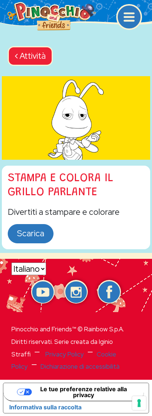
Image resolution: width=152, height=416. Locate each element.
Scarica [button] (30, 233)
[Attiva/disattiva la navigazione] (129, 17)
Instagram (76, 292)
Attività (32, 55)
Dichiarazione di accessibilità (80, 366)
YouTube (43, 292)
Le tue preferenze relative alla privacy (83, 392)
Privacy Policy (64, 354)
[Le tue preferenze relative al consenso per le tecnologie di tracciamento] (139, 403)
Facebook (109, 292)
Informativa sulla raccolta (45, 407)
